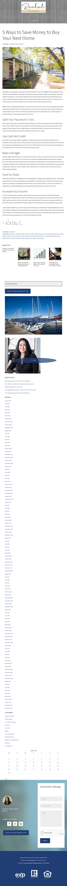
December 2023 (9, 490)
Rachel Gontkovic (10, 809)
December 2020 (9, 598)
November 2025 (9, 421)
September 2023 (9, 499)
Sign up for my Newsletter (17, 291)
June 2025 (7, 436)
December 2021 (9, 562)
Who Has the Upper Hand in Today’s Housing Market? (17, 381)
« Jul (6, 779)
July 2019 (7, 648)
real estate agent (20, 238)
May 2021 (7, 583)
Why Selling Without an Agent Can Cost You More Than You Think (20, 390)
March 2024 (7, 481)
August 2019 (8, 645)
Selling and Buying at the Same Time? (14, 387)
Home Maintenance (9, 737)
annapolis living (29, 234)
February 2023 (8, 520)
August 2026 (8, 400)
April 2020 (7, 621)
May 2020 (7, 618)
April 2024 (7, 478)
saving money (40, 238)
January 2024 (8, 487)
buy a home (60, 234)
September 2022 (9, 535)
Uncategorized (8, 746)
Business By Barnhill (37, 863)
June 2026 (7, 407)
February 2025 (8, 448)
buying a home (6, 236)
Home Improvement (10, 734)
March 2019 (7, 660)
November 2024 (9, 457)
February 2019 (8, 663)
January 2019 (8, 666)
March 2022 (7, 553)
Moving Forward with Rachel (12, 740)
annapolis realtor (52, 234)
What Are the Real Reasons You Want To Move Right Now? (24, 264)
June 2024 (7, 472)
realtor (27, 238)
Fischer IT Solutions (28, 863)
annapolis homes (20, 234)
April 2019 (7, 657)
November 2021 (9, 565)
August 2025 (8, 430)
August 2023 (8, 502)
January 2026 (8, 418)
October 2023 (8, 496)
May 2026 (7, 409)
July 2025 (7, 433)
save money (33, 238)
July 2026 (7, 403)
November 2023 (9, 493)
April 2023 (7, 514)
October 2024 (8, 460)
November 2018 (9, 672)
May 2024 (7, 475)
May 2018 (7, 690)
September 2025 (9, 427)
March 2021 (7, 589)
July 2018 (7, 684)
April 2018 (7, 693)
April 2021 (7, 586)
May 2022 (7, 547)
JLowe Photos (31, 860)
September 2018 (9, 678)
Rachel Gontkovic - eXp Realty (33, 9)
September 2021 (9, 571)
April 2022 (7, 550)
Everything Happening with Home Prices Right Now (17, 393)
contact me (17, 215)
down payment (25, 236)
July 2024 (7, 469)
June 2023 (7, 508)
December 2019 (9, 633)
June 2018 (7, 687)
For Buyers (12, 232)
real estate (12, 238)
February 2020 (8, 627)
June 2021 (7, 580)
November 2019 (9, 636)
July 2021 (7, 577)
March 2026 (7, 415)
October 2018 (8, 675)
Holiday (6, 731)
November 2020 (9, 601)
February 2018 (8, 699)
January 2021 (8, 594)
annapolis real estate (40, 234)
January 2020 (8, 630)
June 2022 (7, 544)
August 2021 (8, 574)
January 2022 (8, 559)
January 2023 (8, 523)
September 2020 (9, 606)
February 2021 (8, 592)
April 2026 (7, 412)
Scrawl (47, 863)
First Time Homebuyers (10, 722)
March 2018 (7, 696)
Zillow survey (14, 92)
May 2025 (7, 439)
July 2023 (7, 505)
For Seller (7, 728)
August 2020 (8, 609)
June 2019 (7, 651)
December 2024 (9, 454)
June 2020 (7, 615)
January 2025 (8, 451)
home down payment (50, 236)
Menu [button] (35, 20)
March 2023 (7, 517)
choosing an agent (16, 236)
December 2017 (9, 705)
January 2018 (8, 702)
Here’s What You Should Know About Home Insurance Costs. (19, 384)
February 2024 (8, 484)
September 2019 (9, 642)
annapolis (12, 234)
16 (58, 762)
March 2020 (7, 624)
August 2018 (8, 681)
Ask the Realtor (8, 719)
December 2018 (9, 669)
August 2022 (8, 538)
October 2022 (8, 532)
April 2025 (7, 442)
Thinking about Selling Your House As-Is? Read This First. (55, 264)
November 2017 (9, 708)
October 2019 (8, 639)
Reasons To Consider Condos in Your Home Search (8, 250)
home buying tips (40, 236)
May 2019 (7, 654)
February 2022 (8, 556)
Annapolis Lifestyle (9, 716)
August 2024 (8, 466)
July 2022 (7, 541)
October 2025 (8, 424)
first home (32, 236)
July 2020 (7, 612)
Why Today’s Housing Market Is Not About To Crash (39, 264)
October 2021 (8, 568)
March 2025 (7, 445)
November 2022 (9, 529)
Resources (7, 743)
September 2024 (9, 463)
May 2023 (7, 511)
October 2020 (8, 603)
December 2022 (9, 526)
